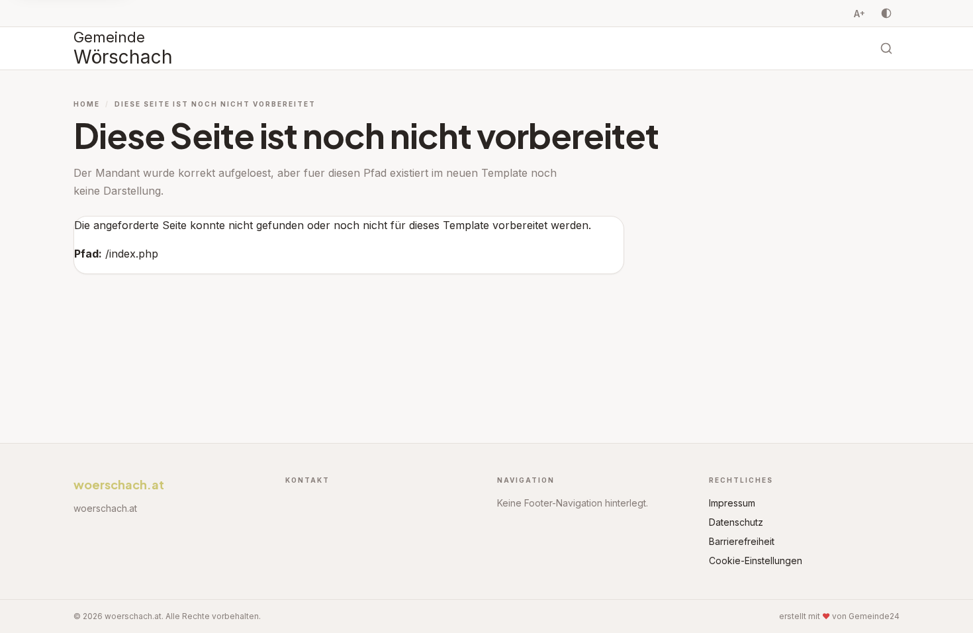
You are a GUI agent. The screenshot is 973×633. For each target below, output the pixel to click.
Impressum (732, 503)
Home (86, 104)
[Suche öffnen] (886, 48)
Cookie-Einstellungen (755, 560)
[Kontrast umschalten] (886, 13)
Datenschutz (736, 522)
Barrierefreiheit (741, 541)
